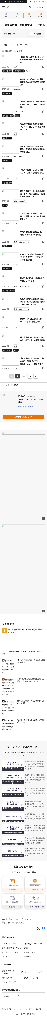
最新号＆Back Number (25, 406)
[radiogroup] (23, 50)
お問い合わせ (38, 1009)
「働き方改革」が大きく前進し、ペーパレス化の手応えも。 (32, 171)
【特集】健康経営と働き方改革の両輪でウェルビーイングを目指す (32, 104)
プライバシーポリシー (21, 1009)
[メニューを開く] (3, 7)
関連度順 (8, 51)
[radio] (3, 51)
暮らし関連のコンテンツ (11, 948)
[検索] (30, 7)
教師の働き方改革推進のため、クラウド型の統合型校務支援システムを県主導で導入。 (32, 302)
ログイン (39, 7)
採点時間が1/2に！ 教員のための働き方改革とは (32, 279)
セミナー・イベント (10, 952)
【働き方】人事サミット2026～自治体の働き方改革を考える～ (32, 60)
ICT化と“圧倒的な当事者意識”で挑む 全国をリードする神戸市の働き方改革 (32, 257)
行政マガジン (29, 952)
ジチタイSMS (7, 982)
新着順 (19, 51)
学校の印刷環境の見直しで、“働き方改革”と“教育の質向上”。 (31, 235)
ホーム (4, 385)
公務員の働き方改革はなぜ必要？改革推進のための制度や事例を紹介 (32, 216)
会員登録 (27, 956)
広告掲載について (9, 996)
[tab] (8, 44)
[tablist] (23, 44)
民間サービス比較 (31, 972)
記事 (26, 948)
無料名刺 (5, 978)
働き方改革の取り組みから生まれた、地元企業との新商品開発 (32, 338)
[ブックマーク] (43, 66)
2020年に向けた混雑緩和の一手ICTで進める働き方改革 (31, 320)
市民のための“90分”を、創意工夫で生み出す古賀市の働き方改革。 (32, 82)
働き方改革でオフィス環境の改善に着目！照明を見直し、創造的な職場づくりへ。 (32, 194)
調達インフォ (29, 978)
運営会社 (5, 1009)
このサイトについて (10, 943)
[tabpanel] (23, 209)
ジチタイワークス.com (15, 2)
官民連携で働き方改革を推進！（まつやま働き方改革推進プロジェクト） (32, 127)
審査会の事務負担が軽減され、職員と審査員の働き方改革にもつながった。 (32, 149)
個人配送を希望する (22, 417)
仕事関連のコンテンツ (33, 943)
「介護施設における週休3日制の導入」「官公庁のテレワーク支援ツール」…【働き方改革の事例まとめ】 (32, 361)
